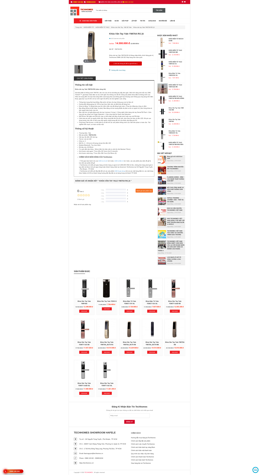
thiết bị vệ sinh (103, 161)
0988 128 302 (78, 2)
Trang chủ (78, 27)
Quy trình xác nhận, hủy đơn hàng (142, 453)
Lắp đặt (134, 21)
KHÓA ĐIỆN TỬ (89, 27)
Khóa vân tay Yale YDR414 (107, 301)
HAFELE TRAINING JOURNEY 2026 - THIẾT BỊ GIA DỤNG (175, 199)
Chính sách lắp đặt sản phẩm (140, 441)
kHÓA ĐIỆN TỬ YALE (102, 27)
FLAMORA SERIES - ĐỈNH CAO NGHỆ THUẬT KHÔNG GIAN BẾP (175, 179)
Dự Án (117, 21)
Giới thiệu (108, 21)
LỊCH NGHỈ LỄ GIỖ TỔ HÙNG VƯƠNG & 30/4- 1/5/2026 (174, 259)
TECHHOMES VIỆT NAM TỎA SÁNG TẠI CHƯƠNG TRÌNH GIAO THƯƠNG (175, 232)
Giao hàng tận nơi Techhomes (141, 463)
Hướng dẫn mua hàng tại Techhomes (143, 437)
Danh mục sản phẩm (89, 21)
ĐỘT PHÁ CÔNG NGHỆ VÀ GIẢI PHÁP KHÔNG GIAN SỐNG (175, 189)
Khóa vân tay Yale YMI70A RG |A (143, 27)
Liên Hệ (172, 21)
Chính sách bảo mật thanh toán (141, 450)
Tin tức (142, 21)
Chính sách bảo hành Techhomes (142, 460)
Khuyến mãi (163, 21)
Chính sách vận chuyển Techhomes (143, 444)
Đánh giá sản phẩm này (144, 191)
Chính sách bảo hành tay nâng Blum (143, 447)
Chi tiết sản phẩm (85, 78)
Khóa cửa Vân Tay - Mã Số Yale (121, 27)
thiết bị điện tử (119, 161)
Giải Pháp (125, 21)
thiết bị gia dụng (120, 171)
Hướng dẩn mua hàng (118, 70)
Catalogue (152, 21)
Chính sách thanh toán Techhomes (142, 457)
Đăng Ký (129, 422)
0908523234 (91, 2)
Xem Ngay (84, 311)
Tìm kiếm (159, 10)
